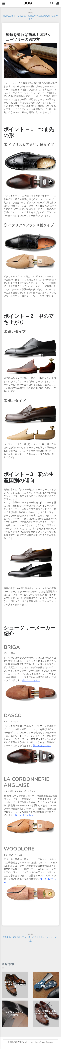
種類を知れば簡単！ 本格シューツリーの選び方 (29, 37)
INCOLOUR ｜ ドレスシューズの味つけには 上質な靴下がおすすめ (30, 17)
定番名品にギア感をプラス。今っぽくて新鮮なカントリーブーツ (30, 938)
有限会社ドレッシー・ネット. (25, 1042)
